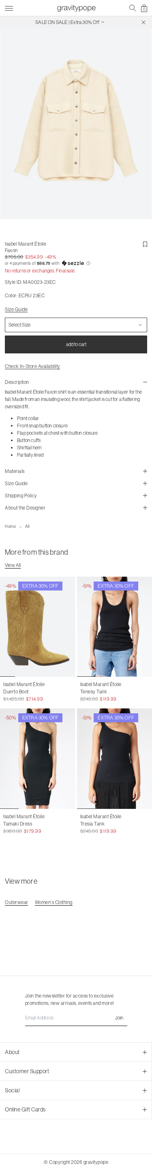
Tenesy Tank (93, 691)
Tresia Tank (92, 824)
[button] (76, 263)
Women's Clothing (54, 902)
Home (10, 526)
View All (13, 565)
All (27, 526)
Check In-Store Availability (32, 366)
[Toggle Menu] (9, 7)
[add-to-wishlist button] (145, 244)
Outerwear (16, 902)
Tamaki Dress (17, 824)
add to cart (76, 344)
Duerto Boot (16, 691)
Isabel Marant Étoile (25, 244)
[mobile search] (132, 8)
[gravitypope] (76, 8)
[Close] (143, 22)
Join (119, 1018)
